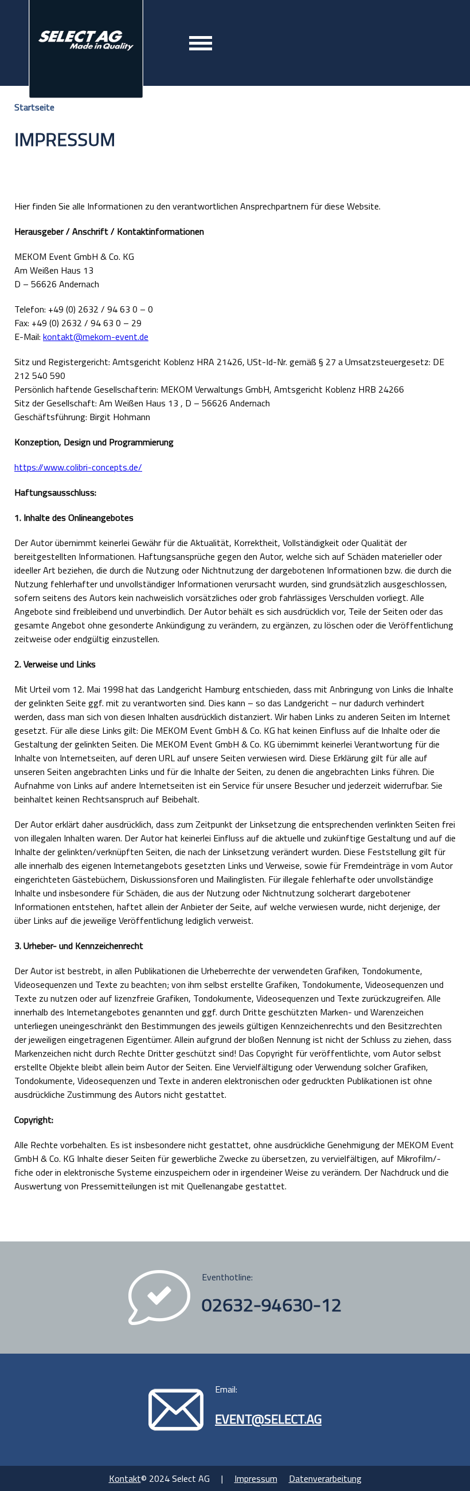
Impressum (255, 1478)
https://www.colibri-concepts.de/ (78, 467)
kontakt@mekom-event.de (95, 336)
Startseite (34, 107)
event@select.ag (268, 1419)
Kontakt (125, 1478)
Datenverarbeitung (325, 1478)
